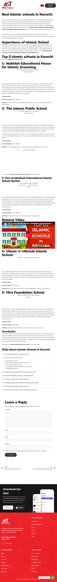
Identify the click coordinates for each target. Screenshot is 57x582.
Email (6, 437)
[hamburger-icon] (42, 5)
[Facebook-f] (2, 543)
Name (7, 430)
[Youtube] (8, 543)
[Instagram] (5, 543)
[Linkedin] (11, 543)
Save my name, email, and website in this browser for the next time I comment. (26, 451)
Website (7, 444)
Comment (8, 409)
